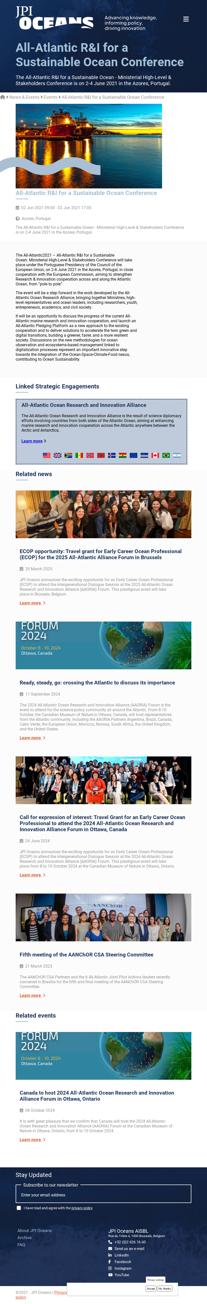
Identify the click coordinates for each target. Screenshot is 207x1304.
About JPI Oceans (34, 1230)
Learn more (32, 441)
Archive (24, 1237)
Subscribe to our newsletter (50, 1185)
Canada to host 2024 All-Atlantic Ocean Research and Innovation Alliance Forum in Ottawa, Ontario (97, 1096)
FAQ (21, 1244)
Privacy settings (155, 1279)
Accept (151, 1288)
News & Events (24, 97)
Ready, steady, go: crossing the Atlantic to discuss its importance (97, 683)
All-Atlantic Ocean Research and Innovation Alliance (83, 405)
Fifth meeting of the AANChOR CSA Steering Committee (86, 955)
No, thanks (165, 1288)
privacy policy (82, 1208)
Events (50, 97)
